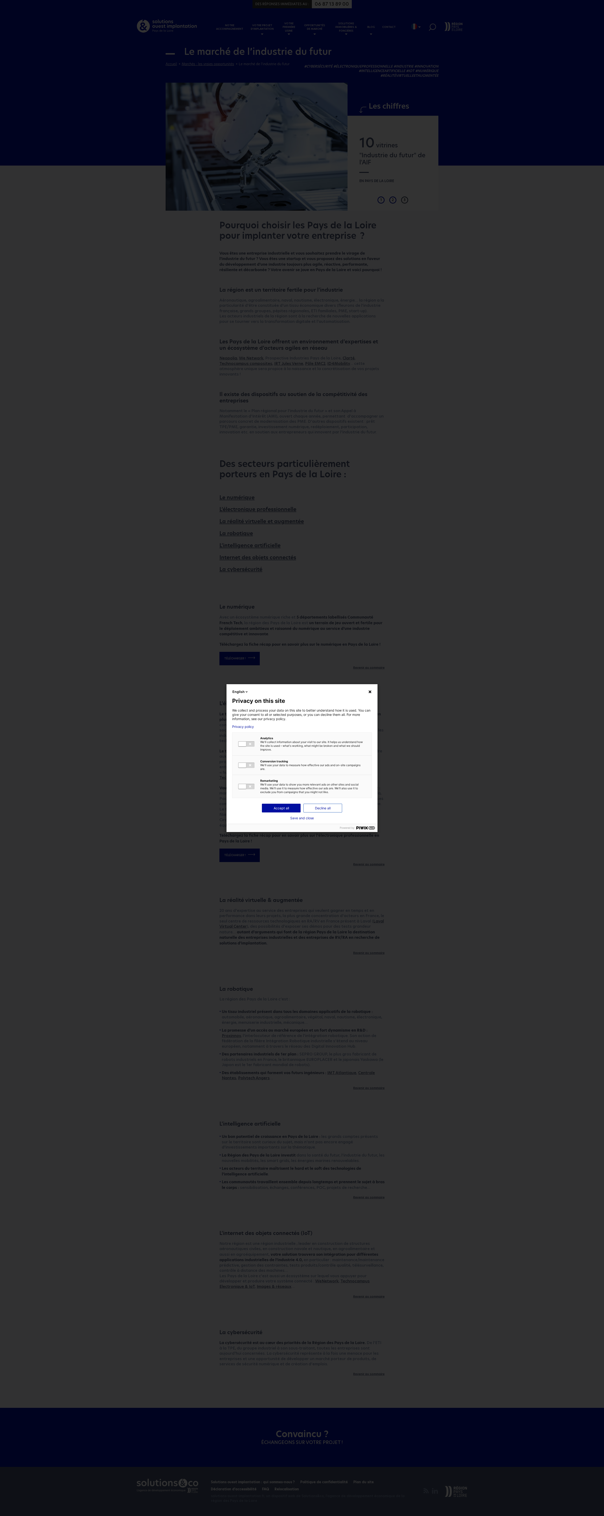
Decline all (323, 808)
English (238, 692)
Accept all (281, 808)
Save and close (302, 818)
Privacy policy (243, 727)
